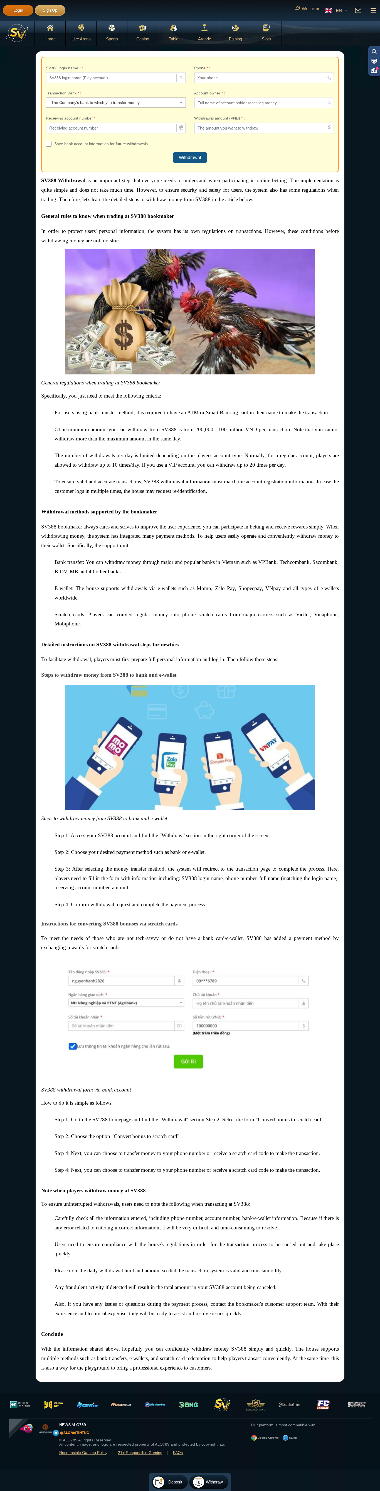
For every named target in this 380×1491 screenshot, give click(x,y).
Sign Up (50, 10)
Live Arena (81, 38)
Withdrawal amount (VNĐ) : (219, 118)
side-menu (373, 10)
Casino (142, 38)
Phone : (202, 68)
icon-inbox (358, 10)
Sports (112, 38)
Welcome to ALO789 (255, 8)
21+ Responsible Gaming (140, 1453)
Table (173, 38)
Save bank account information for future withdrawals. (101, 144)
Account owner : (209, 93)
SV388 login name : (64, 68)
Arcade (204, 38)
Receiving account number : (72, 118)
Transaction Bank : (63, 93)
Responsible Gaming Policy (83, 1453)
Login (18, 10)
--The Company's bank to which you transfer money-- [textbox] (95, 102)
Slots (266, 38)
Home (50, 38)
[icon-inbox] (358, 10)
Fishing (235, 38)
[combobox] (116, 103)
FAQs (178, 1453)
